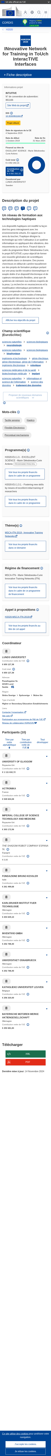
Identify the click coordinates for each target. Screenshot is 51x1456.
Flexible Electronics (15, 428)
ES (16, 208)
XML (28, 1054)
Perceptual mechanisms (17, 435)
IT (29, 208)
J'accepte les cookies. (26, 1444)
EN (10, 208)
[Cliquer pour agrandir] (47, 756)
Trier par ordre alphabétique (9, 742)
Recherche (39, 12)
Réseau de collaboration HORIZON (22, 723)
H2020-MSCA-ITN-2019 (17, 617)
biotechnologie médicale (14, 373)
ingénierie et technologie (14, 358)
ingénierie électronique (13, 365)
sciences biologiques (37, 342)
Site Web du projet (16, 106)
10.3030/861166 (13, 116)
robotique (35, 365)
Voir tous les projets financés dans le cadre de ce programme (24, 474)
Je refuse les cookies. (25, 1451)
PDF (28, 1062)
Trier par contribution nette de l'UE (26, 743)
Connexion (25, 12)
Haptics (30, 420)
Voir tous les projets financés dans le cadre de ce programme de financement (24, 590)
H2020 (9, 29)
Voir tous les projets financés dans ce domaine (22, 546)
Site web (10, 716)
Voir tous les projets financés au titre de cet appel (24, 627)
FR (23, 208)
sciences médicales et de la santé (19, 370)
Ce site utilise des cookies (15, 1434)
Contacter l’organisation (16, 712)
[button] (32, 12)
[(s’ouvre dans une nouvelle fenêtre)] (12, 11)
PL (35, 208)
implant (36, 373)
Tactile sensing (12, 420)
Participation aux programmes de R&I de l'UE (25, 719)
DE (4, 208)
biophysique (13, 353)
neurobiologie (14, 345)
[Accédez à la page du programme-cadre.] (25, 40)
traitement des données (28, 385)
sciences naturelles (12, 342)
